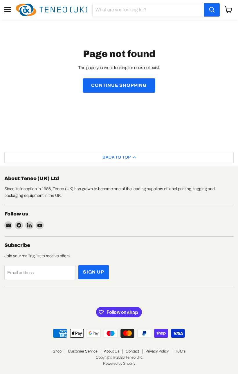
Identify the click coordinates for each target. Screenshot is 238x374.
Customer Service (83, 351)
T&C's (180, 351)
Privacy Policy (157, 351)
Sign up (93, 271)
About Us (111, 351)
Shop (57, 351)
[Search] (212, 10)
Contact (132, 351)
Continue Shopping (119, 85)
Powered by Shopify (119, 364)
